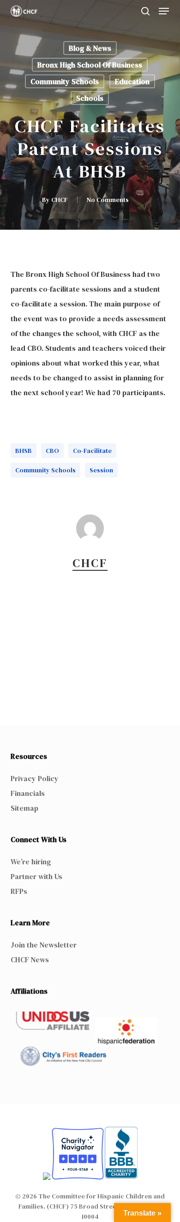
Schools (89, 98)
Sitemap (24, 808)
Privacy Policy (35, 778)
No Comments (108, 199)
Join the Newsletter (44, 945)
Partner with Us (36, 876)
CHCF (59, 199)
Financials (28, 793)
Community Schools (64, 81)
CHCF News (30, 959)
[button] (164, 11)
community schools (45, 470)
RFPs (19, 891)
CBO (52, 450)
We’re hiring (31, 861)
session (101, 470)
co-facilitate (92, 450)
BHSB (23, 450)
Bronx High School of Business (89, 65)
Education (132, 81)
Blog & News (90, 48)
